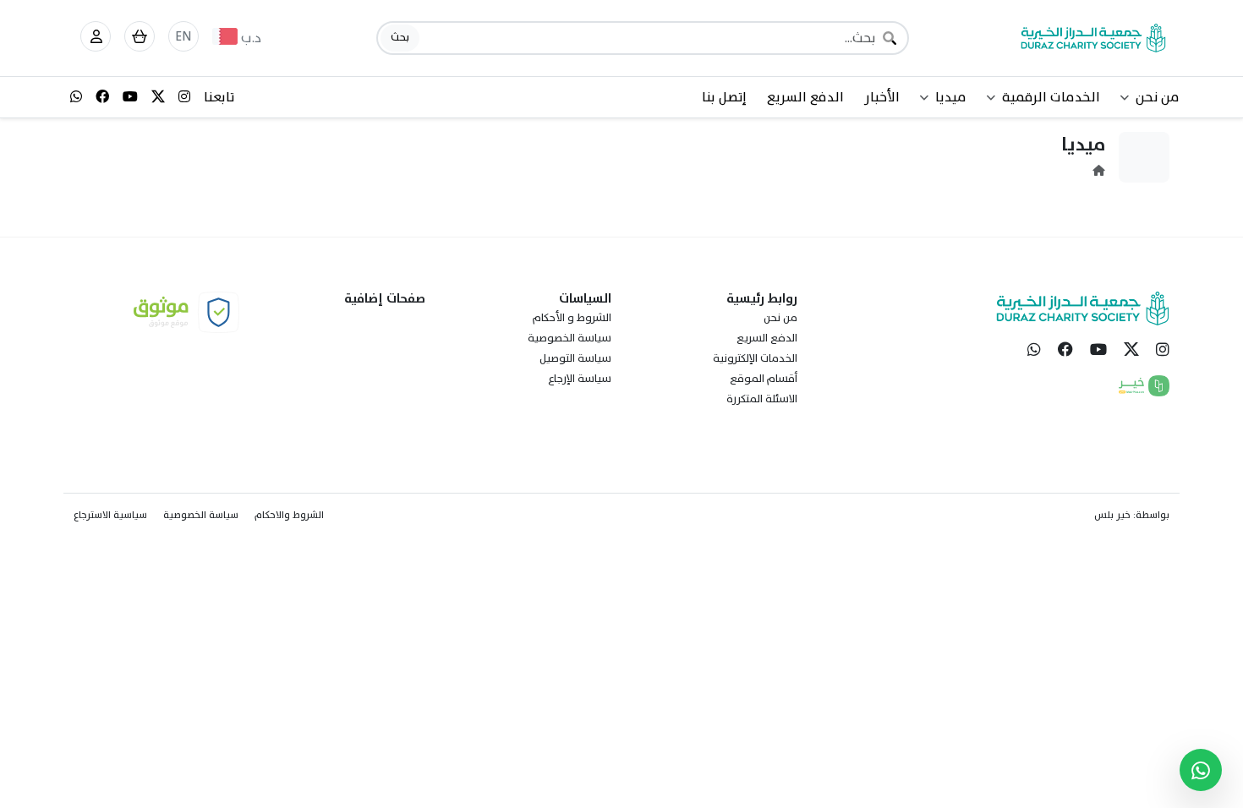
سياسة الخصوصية (569, 338)
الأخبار (882, 97)
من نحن (780, 317)
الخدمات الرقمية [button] (1051, 97)
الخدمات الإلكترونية (755, 358)
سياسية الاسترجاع (110, 514)
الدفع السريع (805, 97)
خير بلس (1112, 514)
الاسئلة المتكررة (761, 399)
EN (183, 36)
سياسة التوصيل (575, 358)
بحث (400, 37)
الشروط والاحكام (289, 514)
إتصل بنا (724, 97)
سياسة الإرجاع (579, 378)
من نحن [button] (1158, 97)
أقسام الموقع (763, 378)
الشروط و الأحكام (572, 317)
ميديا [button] (950, 97)
